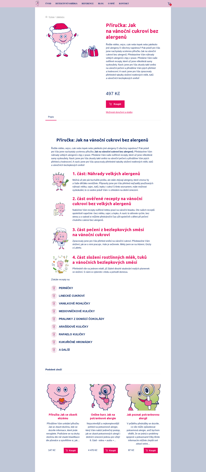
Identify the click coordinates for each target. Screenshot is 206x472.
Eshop (51, 17)
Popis (51, 117)
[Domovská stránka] (46, 17)
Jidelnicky (60, 17)
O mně (111, 4)
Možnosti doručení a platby (119, 112)
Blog (101, 4)
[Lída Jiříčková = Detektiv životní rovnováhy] (37, 3)
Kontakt (124, 4)
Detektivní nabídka (66, 4)
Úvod (48, 4)
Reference (88, 4)
